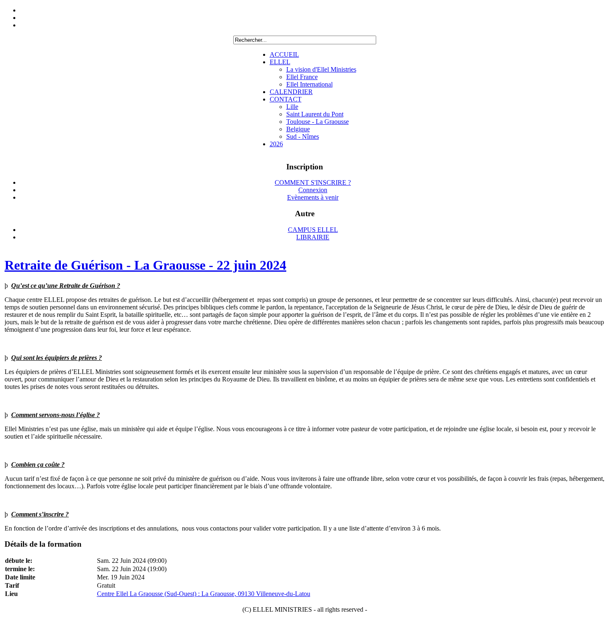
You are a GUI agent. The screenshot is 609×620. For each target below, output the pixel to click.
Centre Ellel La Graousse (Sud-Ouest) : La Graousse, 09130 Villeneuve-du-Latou (203, 593)
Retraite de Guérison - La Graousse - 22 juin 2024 (145, 265)
